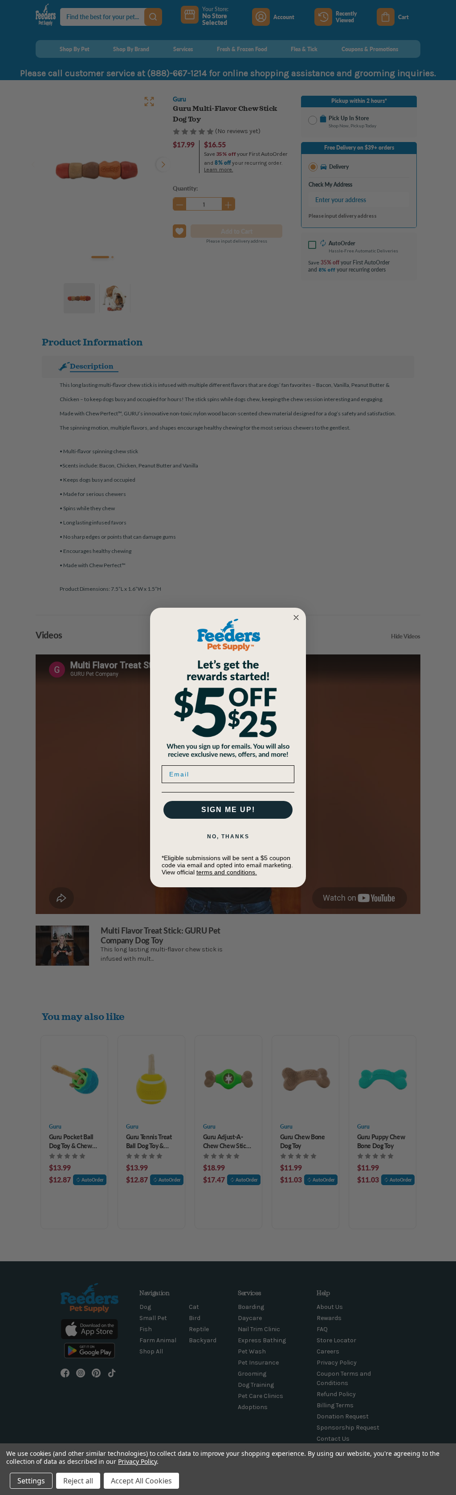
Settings (31, 1481)
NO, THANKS (228, 836)
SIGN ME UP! (228, 809)
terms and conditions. (226, 872)
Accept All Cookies (141, 1481)
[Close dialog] (296, 617)
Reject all (78, 1481)
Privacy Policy (137, 1461)
